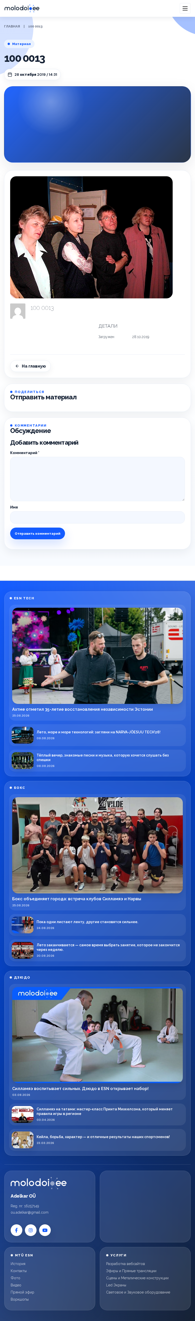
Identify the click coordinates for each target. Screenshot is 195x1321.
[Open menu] (185, 8)
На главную (34, 366)
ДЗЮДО (22, 977)
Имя (14, 507)
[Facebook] (16, 1230)
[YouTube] (45, 1230)
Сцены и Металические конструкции (137, 1278)
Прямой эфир (22, 1292)
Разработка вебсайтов (125, 1264)
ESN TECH (24, 598)
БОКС (19, 788)
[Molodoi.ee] (39, 1183)
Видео (16, 1285)
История (18, 1264)
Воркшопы (20, 1299)
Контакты (19, 1271)
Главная (12, 26)
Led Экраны (116, 1285)
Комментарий (24, 453)
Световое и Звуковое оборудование (138, 1292)
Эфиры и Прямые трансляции (131, 1271)
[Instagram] (31, 1230)
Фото (15, 1278)
